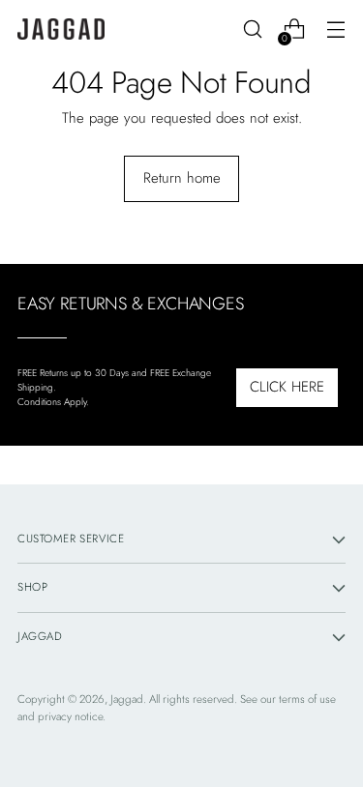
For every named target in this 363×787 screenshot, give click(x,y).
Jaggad (126, 699)
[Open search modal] (252, 29)
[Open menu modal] (335, 29)
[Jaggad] (61, 29)
